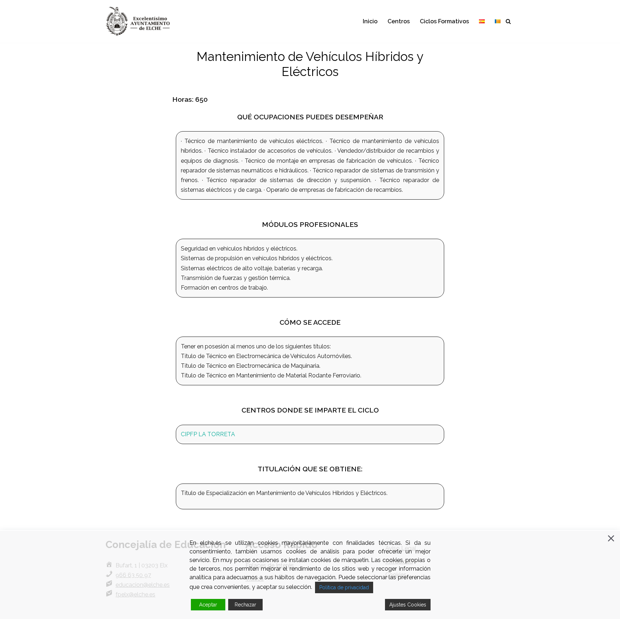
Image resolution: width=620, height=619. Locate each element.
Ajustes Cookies (407, 605)
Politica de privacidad (344, 587)
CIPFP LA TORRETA (208, 434)
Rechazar (245, 605)
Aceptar (208, 605)
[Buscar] (508, 21)
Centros (399, 21)
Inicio (370, 21)
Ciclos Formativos (444, 21)
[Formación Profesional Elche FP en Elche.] (143, 21)
